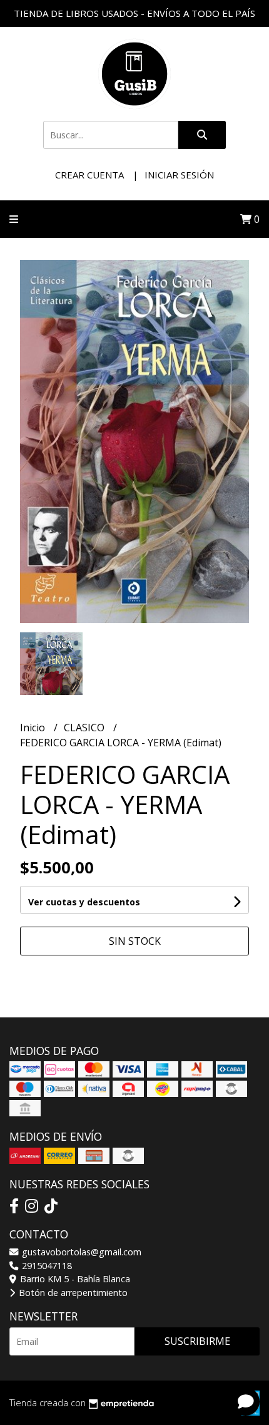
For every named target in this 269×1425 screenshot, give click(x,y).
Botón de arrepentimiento (72, 1293)
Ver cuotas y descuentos (84, 902)
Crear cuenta (89, 174)
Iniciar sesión (179, 174)
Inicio (34, 727)
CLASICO (85, 727)
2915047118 (45, 1266)
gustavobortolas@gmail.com (80, 1252)
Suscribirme (197, 1341)
